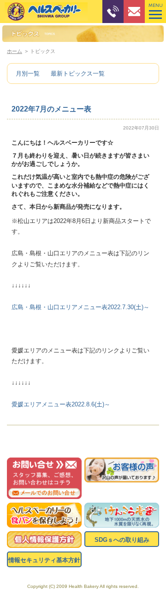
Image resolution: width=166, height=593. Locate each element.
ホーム (14, 51)
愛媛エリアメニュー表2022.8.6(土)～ (61, 404)
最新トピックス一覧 (78, 73)
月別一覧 (28, 73)
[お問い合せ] (44, 478)
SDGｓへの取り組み (122, 539)
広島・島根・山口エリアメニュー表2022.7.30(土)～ (80, 307)
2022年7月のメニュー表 (51, 109)
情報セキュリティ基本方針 (44, 560)
